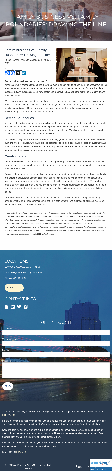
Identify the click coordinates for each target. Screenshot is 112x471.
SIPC (12, 415)
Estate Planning (88, 42)
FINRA (5, 415)
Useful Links (50, 61)
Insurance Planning (13, 49)
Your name (17, 328)
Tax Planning (9, 42)
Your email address (20, 339)
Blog (5, 61)
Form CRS (21, 452)
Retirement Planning (62, 42)
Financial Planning (40, 49)
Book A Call (14, 288)
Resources (8, 55)
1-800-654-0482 (19, 278)
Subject (15, 350)
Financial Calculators (25, 61)
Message (16, 361)
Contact (7, 68)
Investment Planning (33, 42)
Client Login (9, 74)
